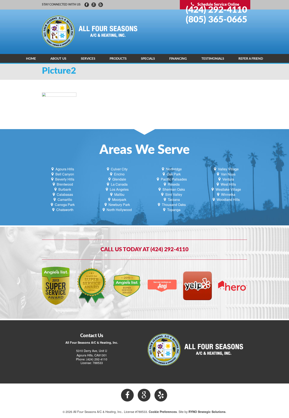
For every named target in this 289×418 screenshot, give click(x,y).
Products (118, 58)
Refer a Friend (250, 58)
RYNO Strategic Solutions (207, 412)
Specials (148, 58)
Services (88, 58)
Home (31, 58)
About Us (58, 58)
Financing (178, 58)
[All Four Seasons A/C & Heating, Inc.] (91, 31)
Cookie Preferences (163, 412)
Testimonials (212, 58)
